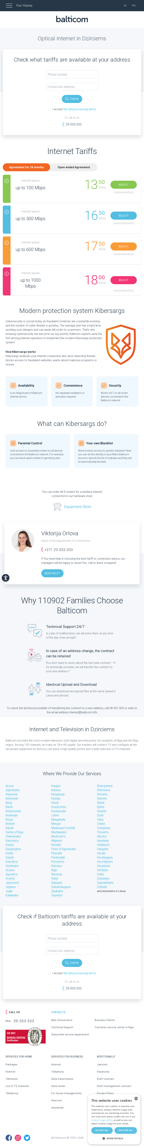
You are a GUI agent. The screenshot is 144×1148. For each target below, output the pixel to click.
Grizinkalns (12, 865)
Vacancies (103, 1071)
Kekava (56, 790)
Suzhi (100, 815)
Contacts (58, 1012)
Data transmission (62, 1078)
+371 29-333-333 (58, 550)
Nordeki (56, 844)
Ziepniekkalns (105, 882)
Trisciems (103, 832)
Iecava (10, 870)
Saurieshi (56, 895)
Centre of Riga (14, 832)
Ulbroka (101, 836)
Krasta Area (58, 807)
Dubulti (10, 857)
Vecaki (101, 853)
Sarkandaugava (61, 887)
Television (12, 1078)
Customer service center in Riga (114, 1027)
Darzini (10, 844)
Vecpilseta (103, 865)
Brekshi (10, 823)
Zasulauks (103, 878)
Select (124, 184)
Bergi (9, 802)
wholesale (57, 1107)
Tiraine (101, 823)
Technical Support (62, 1027)
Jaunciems (12, 882)
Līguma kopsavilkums (124, 192)
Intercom (56, 1100)
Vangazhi (102, 849)
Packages (12, 1064)
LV (125, 5)
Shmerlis (102, 794)
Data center (58, 1086)
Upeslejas (103, 840)
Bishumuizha (13, 811)
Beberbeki (12, 798)
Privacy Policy (105, 1093)
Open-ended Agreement (74, 167)
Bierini (9, 807)
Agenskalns (13, 790)
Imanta (10, 878)
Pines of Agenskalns (63, 849)
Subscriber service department (70, 1034)
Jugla (9, 891)
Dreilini (9, 853)
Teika (100, 819)
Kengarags (58, 794)
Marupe (56, 823)
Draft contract (105, 1078)
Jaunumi (102, 1064)
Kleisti (54, 802)
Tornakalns (103, 828)
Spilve (100, 807)
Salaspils (56, 882)
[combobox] (136, 1098)
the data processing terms (79, 109)
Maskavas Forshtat (63, 828)
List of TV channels (17, 1086)
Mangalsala (58, 819)
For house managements (66, 1093)
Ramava (56, 865)
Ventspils (102, 870)
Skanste (102, 798)
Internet (10, 1071)
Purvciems (57, 861)
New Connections (62, 1020)
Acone (10, 785)
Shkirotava (103, 790)
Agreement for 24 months (26, 167)
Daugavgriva (13, 849)
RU (134, 5)
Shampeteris (105, 785)
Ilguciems (12, 874)
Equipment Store (77, 507)
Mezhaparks (58, 832)
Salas (54, 878)
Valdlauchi (103, 844)
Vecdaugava (105, 857)
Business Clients (105, 1020)
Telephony (12, 1093)
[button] (114, 1138)
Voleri (100, 874)
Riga (54, 870)
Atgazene (11, 794)
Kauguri (55, 785)
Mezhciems (58, 836)
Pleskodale (58, 857)
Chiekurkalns (13, 836)
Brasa (9, 819)
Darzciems (12, 840)
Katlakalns (12, 895)
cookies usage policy (101, 1120)
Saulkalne (57, 891)
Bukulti (10, 828)
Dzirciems (12, 861)
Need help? (52, 573)
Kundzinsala (58, 811)
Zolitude (102, 887)
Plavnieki (56, 853)
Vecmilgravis (105, 861)
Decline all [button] (126, 1130)
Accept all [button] (102, 1130)
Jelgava (10, 887)
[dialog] (114, 1119)
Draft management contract (114, 1086)
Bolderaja (11, 815)
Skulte (100, 802)
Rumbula (56, 874)
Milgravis (56, 840)
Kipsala (55, 798)
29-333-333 (73, 124)
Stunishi (101, 811)
